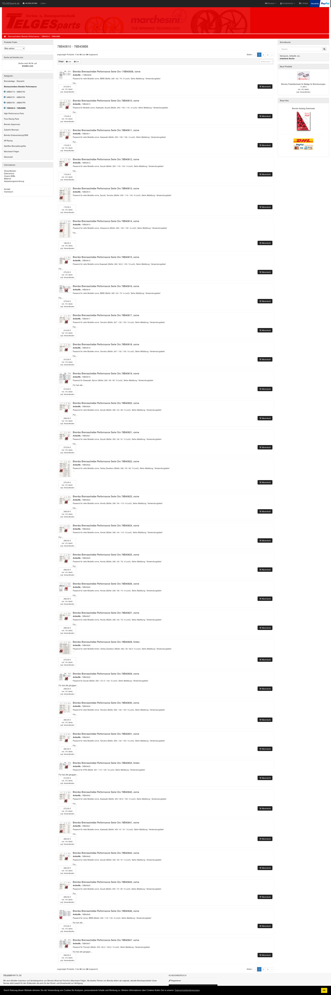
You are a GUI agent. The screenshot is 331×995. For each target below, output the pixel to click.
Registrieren (176, 980)
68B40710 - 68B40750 (15, 91)
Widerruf (7, 178)
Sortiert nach (265, 61)
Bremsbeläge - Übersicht (14, 81)
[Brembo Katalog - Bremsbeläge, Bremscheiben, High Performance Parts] (303, 121)
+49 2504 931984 (30, 3)
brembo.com (27, 66)
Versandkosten (69, 92)
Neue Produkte (286, 66)
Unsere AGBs (9, 176)
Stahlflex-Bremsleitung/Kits (15, 146)
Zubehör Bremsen (11, 129)
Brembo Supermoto (12, 124)
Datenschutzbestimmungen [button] (187, 990)
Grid (77, 61)
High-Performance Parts (14, 113)
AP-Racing (8, 140)
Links (43, 3)
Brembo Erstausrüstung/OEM (16, 135)
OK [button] (324, 990)
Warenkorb (266, 86)
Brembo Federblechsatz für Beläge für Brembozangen (303, 84)
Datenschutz (9, 173)
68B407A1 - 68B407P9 (15, 102)
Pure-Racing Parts (11, 119)
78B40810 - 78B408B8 (50, 36)
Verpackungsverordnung (14, 181)
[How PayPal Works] (320, 3)
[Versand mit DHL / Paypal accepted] (303, 143)
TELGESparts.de (11, 3)
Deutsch (271, 3)
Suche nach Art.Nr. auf (27, 63)
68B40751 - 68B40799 (15, 97)
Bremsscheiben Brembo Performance (23, 36)
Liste (69, 61)
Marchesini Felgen (11, 151)
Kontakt (7, 189)
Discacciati (8, 157)
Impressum (8, 191)
